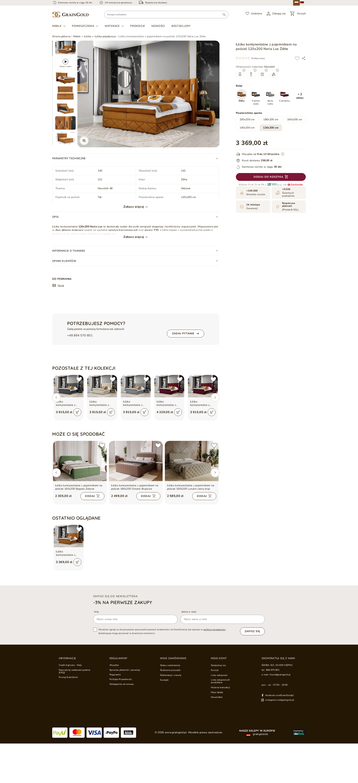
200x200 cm (247, 119)
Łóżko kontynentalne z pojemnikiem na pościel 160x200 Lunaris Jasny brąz (190, 487)
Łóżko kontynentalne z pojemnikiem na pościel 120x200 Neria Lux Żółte (66, 553)
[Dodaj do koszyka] (77, 412)
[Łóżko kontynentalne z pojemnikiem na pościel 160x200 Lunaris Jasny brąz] (192, 461)
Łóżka (87, 36)
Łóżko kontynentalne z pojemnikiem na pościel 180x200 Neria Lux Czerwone (202, 403)
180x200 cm (270, 119)
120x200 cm (270, 127)
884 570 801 (273, 670)
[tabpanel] (65, 47)
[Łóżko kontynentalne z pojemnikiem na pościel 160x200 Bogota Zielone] (80, 461)
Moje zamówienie (173, 658)
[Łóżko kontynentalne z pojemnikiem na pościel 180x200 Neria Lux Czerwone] (203, 386)
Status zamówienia (170, 665)
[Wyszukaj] (224, 14)
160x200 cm (294, 119)
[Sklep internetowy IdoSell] (299, 732)
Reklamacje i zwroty (170, 675)
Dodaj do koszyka (268, 177)
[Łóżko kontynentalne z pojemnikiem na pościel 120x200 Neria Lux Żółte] (69, 536)
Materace (112, 26)
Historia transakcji (220, 687)
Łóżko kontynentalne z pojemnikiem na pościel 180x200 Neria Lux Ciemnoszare (66, 403)
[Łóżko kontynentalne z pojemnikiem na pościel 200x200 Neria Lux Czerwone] (169, 386)
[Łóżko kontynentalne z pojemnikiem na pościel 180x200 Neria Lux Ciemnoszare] (69, 386)
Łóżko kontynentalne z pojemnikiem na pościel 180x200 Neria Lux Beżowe (100, 403)
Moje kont (219, 658)
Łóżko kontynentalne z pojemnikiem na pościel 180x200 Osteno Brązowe (134, 487)
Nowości (158, 26)
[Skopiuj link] (303, 58)
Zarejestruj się (218, 665)
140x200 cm (247, 127)
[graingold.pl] (70, 15)
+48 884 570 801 (80, 335)
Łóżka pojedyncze (105, 36)
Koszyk (215, 670)
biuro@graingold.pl (280, 674)
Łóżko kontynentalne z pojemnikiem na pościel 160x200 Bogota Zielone (78, 487)
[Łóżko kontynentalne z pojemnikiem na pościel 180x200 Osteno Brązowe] (136, 461)
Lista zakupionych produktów (220, 681)
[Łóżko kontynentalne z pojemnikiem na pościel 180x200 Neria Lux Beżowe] (102, 386)
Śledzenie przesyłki (170, 670)
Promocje (137, 26)
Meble (57, 26)
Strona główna (61, 36)
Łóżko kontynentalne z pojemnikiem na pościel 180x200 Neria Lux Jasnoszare (133, 403)
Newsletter (216, 697)
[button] (300, 96)
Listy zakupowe (219, 675)
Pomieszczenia (83, 26)
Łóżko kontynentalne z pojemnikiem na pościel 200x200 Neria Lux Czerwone (169, 403)
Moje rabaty (217, 692)
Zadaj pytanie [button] (183, 333)
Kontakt (164, 680)
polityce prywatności (214, 629)
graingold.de (260, 734)
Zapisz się (252, 631)
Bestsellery (181, 26)
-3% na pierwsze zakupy (122, 602)
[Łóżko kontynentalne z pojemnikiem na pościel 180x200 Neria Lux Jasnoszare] (136, 386)
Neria (61, 285)
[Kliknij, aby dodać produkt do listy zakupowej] (297, 58)
